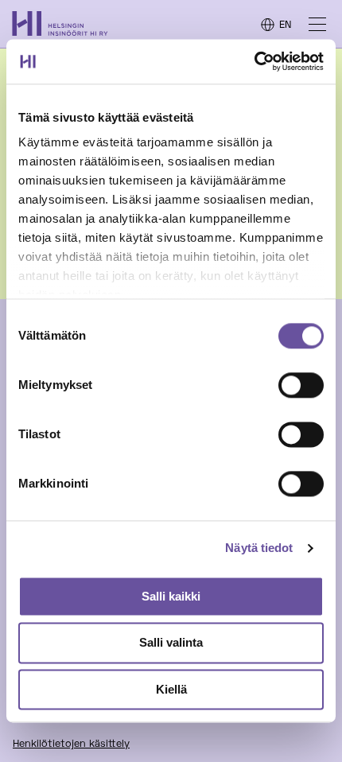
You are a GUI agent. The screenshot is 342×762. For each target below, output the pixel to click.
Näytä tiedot (259, 547)
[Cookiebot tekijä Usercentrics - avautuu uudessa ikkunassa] (254, 61)
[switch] (301, 385)
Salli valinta (171, 643)
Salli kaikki (171, 596)
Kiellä (171, 689)
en (285, 25)
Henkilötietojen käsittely (71, 744)
